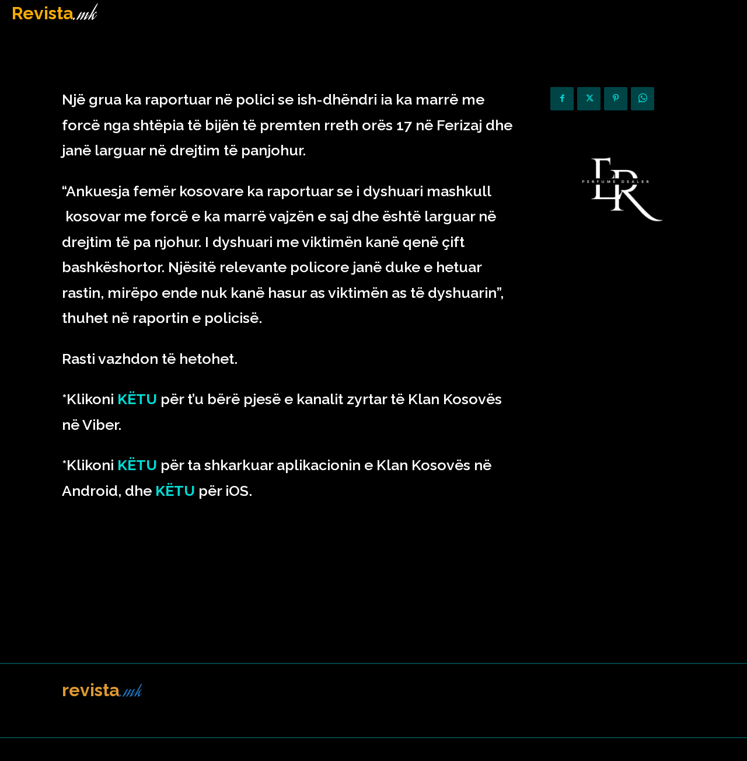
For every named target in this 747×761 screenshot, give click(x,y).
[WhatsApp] (642, 98)
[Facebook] (562, 98)
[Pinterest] (615, 98)
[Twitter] (589, 98)
